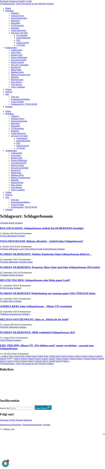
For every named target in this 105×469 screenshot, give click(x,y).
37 (45, 361)
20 (31, 358)
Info (7, 94)
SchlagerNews (6, 377)
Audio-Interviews (18, 30)
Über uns (15, 97)
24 (59, 358)
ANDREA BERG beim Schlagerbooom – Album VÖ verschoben (36, 306)
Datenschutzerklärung (32, 425)
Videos (8, 89)
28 (87, 358)
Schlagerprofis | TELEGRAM (24, 104)
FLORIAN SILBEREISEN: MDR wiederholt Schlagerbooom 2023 (37, 332)
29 (94, 358)
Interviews (15, 20)
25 (66, 358)
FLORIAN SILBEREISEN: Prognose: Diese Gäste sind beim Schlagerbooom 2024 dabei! (50, 267)
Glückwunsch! (22, 43)
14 (92, 356)
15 (99, 356)
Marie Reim (16, 70)
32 (10, 361)
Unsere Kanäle (17, 101)
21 (38, 358)
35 (31, 361)
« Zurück (4, 356)
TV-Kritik (20, 45)
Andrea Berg (16, 50)
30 (101, 358)
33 (17, 361)
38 (52, 361)
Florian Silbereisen (19, 57)
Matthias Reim (17, 72)
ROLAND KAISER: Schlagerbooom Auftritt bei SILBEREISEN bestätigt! (42, 228)
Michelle (14, 77)
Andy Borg (16, 52)
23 (52, 358)
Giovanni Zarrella (18, 60)
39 (59, 361)
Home (8, 8)
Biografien (15, 23)
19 (24, 358)
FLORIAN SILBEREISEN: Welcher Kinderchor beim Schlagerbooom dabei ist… (46, 254)
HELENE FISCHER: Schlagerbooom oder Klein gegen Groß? (35, 280)
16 (3, 358)
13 (85, 356)
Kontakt (8, 106)
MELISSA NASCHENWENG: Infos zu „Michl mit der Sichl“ (34, 319)
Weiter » (66, 361)
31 (3, 361)
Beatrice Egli (16, 55)
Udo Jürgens (16, 84)
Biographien (5, 385)
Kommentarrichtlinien (20, 99)
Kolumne (15, 28)
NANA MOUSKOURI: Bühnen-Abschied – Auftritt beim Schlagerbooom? (41, 241)
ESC (18, 40)
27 (80, 358)
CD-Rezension (17, 25)
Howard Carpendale (19, 65)
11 (71, 356)
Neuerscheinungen (19, 18)
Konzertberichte (23, 38)
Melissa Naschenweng (20, 74)
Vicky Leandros (18, 87)
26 (73, 358)
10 (64, 356)
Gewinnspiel (21, 35)
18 (17, 358)
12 (78, 356)
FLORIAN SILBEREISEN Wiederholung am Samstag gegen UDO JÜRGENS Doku (47, 293)
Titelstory (15, 13)
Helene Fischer (17, 62)
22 (45, 358)
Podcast (8, 92)
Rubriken (9, 11)
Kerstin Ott (16, 67)
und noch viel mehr (19, 33)
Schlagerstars (11, 47)
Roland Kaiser (17, 79)
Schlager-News (17, 15)
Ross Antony (16, 82)
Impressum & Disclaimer (10, 425)
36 (38, 361)
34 (24, 361)
